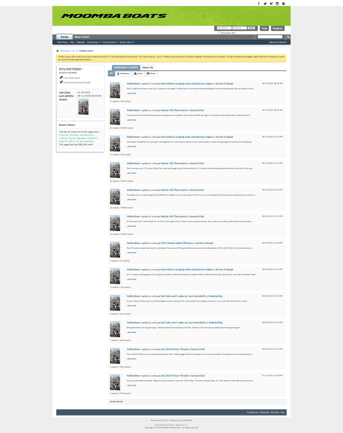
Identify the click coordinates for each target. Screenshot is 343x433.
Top (282, 412)
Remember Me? (228, 33)
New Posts (62, 42)
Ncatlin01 (92, 138)
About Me (147, 67)
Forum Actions (109, 42)
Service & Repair (224, 84)
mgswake (81, 138)
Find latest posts (71, 78)
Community (92, 42)
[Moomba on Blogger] (285, 4)
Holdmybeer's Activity (126, 67)
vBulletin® (170, 425)
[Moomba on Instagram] (277, 4)
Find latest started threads (77, 82)
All (111, 73)
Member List (67, 50)
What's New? (82, 37)
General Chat (197, 110)
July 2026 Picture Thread (174, 349)
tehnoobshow (87, 141)
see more (132, 93)
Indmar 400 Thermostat (174, 110)
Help (264, 28)
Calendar (80, 42)
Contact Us (252, 412)
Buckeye (74, 135)
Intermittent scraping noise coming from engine (187, 84)
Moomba (264, 412)
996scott (63, 135)
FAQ (72, 42)
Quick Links (125, 42)
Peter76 (63, 141)
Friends (140, 74)
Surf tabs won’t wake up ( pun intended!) (183, 296)
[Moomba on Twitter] (265, 4)
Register (278, 28)
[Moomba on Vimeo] (271, 4)
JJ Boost (63, 138)
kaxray (71, 138)
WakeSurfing (215, 296)
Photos (153, 74)
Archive (275, 412)
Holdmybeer (125, 74)
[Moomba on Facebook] (259, 4)
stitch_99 (73, 141)
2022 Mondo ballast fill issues (177, 243)
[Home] (113, 16)
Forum (64, 37)
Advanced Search (278, 42)
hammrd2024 (87, 135)
